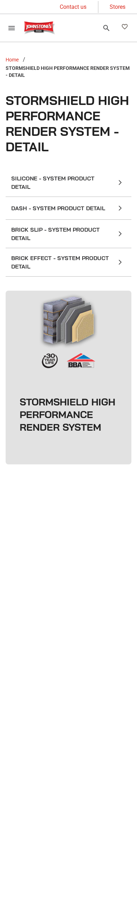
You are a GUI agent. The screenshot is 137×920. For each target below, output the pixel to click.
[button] (68, 182)
